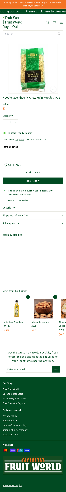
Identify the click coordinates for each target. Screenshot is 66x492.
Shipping (20, 139)
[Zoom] (53, 89)
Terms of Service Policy (15, 425)
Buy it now (32, 180)
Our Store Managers (13, 394)
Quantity (8, 115)
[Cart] (54, 22)
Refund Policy (10, 420)
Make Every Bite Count (14, 398)
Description (9, 207)
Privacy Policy (10, 416)
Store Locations (11, 434)
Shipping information (15, 215)
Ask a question (11, 223)
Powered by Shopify (12, 485)
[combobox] (33, 33)
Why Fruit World (11, 389)
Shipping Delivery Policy (15, 430)
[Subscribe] (56, 369)
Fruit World (21, 291)
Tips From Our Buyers (14, 403)
